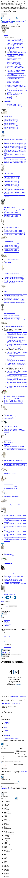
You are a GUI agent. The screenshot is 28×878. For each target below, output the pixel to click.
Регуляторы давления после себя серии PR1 (15, 143)
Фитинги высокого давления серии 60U (17, 384)
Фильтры (6, 412)
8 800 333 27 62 (7, 636)
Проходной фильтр (8, 415)
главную (18, 684)
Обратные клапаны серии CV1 (11, 243)
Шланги (6, 291)
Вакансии (6, 723)
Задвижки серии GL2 (9, 556)
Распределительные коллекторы (12, 496)
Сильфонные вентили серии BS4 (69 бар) (14, 319)
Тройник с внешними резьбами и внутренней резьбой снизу (15, 77)
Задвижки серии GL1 (9, 554)
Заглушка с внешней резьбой (14, 81)
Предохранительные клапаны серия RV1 (14, 275)
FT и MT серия (7, 262)
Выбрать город (4, 719)
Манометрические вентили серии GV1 (13, 400)
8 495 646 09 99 (4, 606)
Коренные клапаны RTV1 (10, 486)
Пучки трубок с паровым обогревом (13, 580)
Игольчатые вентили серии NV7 (12, 184)
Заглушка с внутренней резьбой (15, 85)
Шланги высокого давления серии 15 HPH (14, 300)
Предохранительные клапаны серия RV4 (14, 279)
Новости (6, 730)
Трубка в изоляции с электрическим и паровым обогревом (13, 577)
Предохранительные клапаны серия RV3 (14, 278)
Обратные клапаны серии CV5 (11, 249)
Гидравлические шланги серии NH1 (13, 296)
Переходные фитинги (12, 45)
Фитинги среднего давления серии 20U (17, 364)
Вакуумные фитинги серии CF (14, 106)
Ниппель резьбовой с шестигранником (16, 52)
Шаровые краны (8, 116)
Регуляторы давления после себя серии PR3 (15, 146)
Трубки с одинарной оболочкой (12, 582)
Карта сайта (7, 735)
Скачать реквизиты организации (18, 696)
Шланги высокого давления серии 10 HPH (14, 299)
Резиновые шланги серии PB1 (11, 298)
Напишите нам (7, 647)
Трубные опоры (8, 563)
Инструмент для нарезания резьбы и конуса (15, 449)
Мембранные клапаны (9, 207)
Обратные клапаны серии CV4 (11, 248)
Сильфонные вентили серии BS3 (12, 318)
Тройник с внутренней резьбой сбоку (16, 75)
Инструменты (7, 440)
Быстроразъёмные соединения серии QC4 (14, 234)
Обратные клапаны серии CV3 (11, 246)
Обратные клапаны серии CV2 (11, 245)
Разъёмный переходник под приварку (16, 86)
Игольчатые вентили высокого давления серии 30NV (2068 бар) (17, 377)
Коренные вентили (8, 484)
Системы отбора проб (9, 594)
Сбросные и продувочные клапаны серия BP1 (15, 463)
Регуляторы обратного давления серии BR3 (15, 162)
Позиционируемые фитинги (14, 44)
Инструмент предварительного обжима (14, 448)
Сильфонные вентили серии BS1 (12, 315)
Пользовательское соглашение (11, 738)
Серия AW (9, 100)
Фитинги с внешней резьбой (14, 40)
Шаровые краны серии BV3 (11, 121)
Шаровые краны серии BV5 (11, 124)
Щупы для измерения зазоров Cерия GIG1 (14, 446)
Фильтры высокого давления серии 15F (17, 340)
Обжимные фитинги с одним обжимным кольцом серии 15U (14, 342)
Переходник (10, 60)
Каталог (6, 727)
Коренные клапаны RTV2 (10, 488)
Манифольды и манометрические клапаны (14, 396)
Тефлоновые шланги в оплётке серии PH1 (14, 295)
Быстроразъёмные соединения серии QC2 (14, 231)
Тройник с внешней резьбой (14, 64)
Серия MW (9, 97)
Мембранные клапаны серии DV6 (12, 215)
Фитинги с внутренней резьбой (15, 41)
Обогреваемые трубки (9, 573)
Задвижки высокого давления (11, 551)
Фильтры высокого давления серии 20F (17, 363)
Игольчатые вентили (9, 173)
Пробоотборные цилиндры (10, 426)
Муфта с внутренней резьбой (14, 58)
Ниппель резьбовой (12, 51)
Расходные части (11, 48)
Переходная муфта (11, 59)
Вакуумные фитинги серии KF (14, 105)
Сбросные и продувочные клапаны (13, 460)
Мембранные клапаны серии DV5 (12, 214)
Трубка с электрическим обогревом (13, 579)
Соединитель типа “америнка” (14, 93)
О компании (7, 722)
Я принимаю (4, 14)
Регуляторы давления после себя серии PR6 (15, 150)
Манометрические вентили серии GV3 (13, 403)
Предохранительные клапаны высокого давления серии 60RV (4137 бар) (17, 374)
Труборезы (6, 445)
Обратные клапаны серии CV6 (11, 250)
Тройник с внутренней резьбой (14, 66)
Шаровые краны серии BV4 (11, 123)
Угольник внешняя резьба (13, 63)
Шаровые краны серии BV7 (11, 127)
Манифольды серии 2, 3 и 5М (11, 398)
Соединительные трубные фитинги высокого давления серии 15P (16, 347)
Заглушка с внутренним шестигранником (13, 83)
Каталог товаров (5, 28)
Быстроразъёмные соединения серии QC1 (14, 230)
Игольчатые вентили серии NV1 (12, 176)
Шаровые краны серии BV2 (11, 120)
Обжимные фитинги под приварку (15, 47)
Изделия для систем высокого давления (14, 326)
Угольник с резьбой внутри (14, 62)
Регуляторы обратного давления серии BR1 (15, 159)
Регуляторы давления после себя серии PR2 (15, 144)
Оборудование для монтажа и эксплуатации (15, 583)
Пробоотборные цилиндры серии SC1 (13, 429)
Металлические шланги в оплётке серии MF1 (15, 294)
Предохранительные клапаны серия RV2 (14, 277)
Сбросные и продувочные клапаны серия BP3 (15, 465)
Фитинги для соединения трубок (15, 39)
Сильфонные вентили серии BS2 (12, 317)
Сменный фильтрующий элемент (12, 416)
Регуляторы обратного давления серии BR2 (15, 161)
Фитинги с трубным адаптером (15, 43)
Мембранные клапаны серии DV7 (12, 216)
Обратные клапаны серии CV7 (11, 252)
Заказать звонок (13, 606)
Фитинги (6, 35)
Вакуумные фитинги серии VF (14, 104)
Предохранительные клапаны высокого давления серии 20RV (14, 282)
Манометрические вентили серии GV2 (13, 401)
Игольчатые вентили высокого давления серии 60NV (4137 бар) (17, 372)
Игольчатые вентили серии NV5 (12, 181)
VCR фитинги (7, 101)
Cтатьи (5, 731)
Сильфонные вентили (9, 313)
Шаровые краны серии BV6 (11, 125)
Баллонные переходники (13, 94)
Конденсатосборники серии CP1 (12, 504)
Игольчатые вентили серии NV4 (12, 180)
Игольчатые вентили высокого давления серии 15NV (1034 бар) (17, 332)
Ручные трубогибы (8, 442)
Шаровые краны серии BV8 (11, 128)
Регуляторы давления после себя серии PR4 (15, 147)
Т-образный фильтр (9, 418)
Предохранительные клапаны (11, 273)
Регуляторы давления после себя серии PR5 (15, 149)
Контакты (6, 724)
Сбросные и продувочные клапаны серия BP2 (15, 464)
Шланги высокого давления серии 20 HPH (14, 302)
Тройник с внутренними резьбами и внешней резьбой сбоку (16, 71)
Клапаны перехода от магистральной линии (15, 515)
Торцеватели (7, 444)
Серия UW (9, 98)
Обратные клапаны (8, 241)
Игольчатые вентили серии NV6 (12, 182)
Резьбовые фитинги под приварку (15, 54)
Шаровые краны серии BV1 (11, 119)
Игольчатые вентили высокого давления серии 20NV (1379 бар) (17, 353)
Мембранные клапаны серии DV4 (12, 212)
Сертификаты (7, 728)
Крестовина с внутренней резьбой (15, 79)
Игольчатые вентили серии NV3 (12, 178)
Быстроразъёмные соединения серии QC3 (14, 233)
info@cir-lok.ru (6, 652)
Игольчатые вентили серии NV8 (12, 185)
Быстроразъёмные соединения (11, 227)
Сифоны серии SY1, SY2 (10, 473)
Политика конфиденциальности (12, 736)
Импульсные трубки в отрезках (12, 259)
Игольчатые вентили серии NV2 (12, 177)
